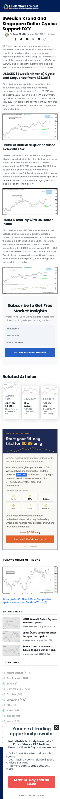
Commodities (18, 689)
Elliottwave (16, 699)
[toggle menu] (54, 7)
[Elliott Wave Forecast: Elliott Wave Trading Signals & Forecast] (21, 6)
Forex (14, 710)
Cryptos (14, 694)
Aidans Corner (18, 673)
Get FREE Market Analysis (30, 352)
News (13, 721)
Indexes (13, 716)
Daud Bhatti (19, 34)
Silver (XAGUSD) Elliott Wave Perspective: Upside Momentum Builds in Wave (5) (27, 601)
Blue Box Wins (17, 678)
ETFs (11, 705)
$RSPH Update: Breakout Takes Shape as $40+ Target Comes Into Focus (40, 650)
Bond (12, 683)
